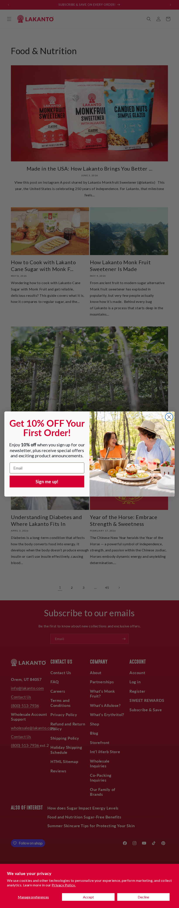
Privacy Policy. (64, 885)
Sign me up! (47, 481)
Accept (88, 897)
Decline (143, 897)
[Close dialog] (169, 417)
